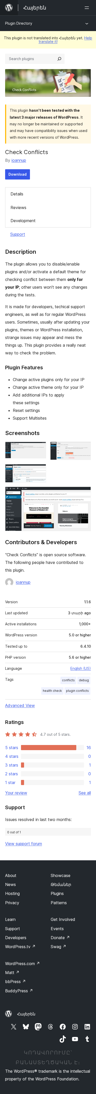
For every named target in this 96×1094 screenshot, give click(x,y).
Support (17, 234)
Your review (16, 792)
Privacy (12, 902)
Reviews (18, 207)
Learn (10, 919)
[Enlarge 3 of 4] (39, 471)
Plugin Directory (18, 23)
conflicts (68, 680)
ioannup (19, 160)
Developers (15, 937)
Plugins (57, 893)
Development (23, 220)
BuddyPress (19, 990)
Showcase (60, 875)
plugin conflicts (77, 691)
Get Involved (63, 919)
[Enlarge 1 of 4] (39, 448)
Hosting (12, 893)
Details (16, 193)
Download (17, 174)
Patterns (59, 902)
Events (57, 928)
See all (85, 792)
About (10, 875)
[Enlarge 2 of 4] (84, 448)
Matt (12, 972)
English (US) (80, 668)
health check (52, 691)
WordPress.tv (20, 946)
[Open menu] (88, 7)
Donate (60, 937)
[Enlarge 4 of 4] (84, 493)
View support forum (23, 843)
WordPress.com (22, 963)
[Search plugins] (59, 59)
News (10, 884)
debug (84, 680)
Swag (58, 946)
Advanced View (20, 705)
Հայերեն (26, 1013)
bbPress (15, 981)
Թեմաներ (61, 884)
